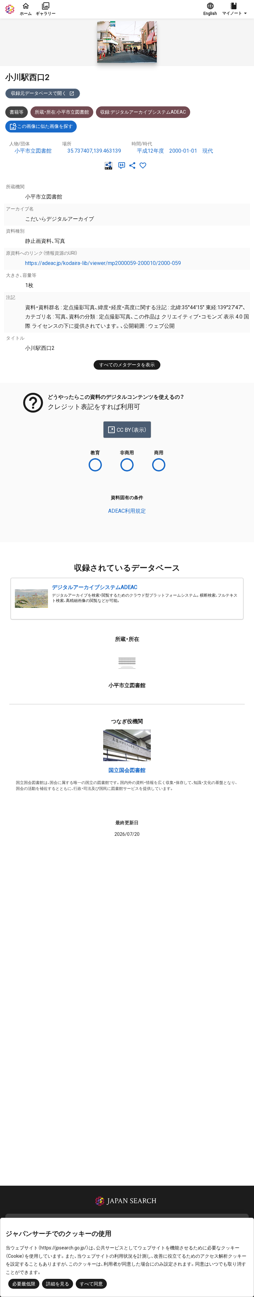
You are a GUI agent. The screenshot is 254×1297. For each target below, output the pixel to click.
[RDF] (110, 165)
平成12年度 (150, 151)
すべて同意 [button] (91, 1283)
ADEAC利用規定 (127, 511)
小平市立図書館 (33, 151)
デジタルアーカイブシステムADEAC (94, 587)
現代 (207, 151)
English (210, 13)
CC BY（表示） (132, 430)
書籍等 (16, 112)
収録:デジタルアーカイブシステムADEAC (143, 112)
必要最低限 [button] (23, 1283)
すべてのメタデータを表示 (127, 364)
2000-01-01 (183, 151)
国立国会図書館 (127, 770)
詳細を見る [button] (57, 1283)
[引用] (123, 165)
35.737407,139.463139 (94, 151)
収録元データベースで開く (38, 93)
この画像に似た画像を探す (45, 126)
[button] (235, 9)
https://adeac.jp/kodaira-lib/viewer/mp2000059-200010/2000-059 (103, 263)
